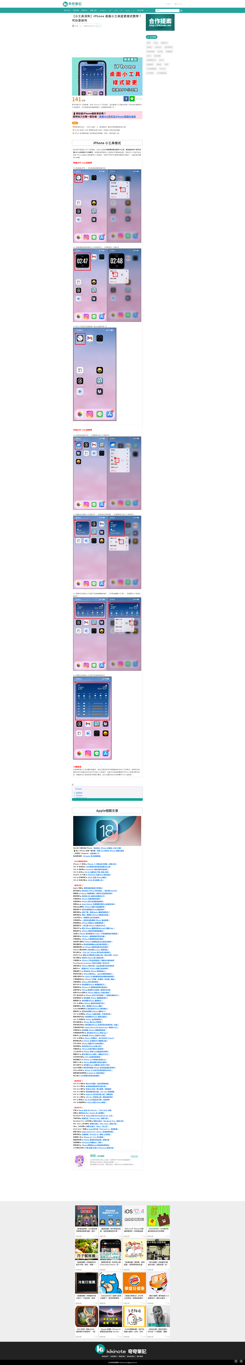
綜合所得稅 (168, 47)
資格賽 (159, 64)
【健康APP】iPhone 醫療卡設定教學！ (94, 968)
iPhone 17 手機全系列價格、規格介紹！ (102, 864)
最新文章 (67, 10)
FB (121, 10)
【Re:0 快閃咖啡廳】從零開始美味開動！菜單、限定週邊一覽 (96, 133)
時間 (148, 43)
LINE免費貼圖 (151, 68)
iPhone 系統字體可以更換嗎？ (93, 1049)
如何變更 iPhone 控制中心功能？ (94, 1035)
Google (127, 10)
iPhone (161, 60)
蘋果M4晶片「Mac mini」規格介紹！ (104, 1123)
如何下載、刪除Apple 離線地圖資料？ (96, 912)
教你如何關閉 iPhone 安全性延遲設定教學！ (99, 1067)
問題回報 (122, 1356)
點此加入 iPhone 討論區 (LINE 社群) (107, 848)
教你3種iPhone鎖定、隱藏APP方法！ (96, 1054)
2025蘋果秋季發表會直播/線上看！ (99, 866)
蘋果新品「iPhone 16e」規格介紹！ (95, 1118)
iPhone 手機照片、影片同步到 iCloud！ (99, 1038)
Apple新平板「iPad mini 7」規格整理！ (104, 1129)
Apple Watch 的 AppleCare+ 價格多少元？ (102, 1027)
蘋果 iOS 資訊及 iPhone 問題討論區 (110, 850)
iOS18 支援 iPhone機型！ (97, 1102)
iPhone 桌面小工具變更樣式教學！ (96, 1051)
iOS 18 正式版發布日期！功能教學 (97, 1099)
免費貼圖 (169, 51)
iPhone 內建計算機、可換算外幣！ (99, 1014)
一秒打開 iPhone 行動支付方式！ (94, 925)
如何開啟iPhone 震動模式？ (92, 1000)
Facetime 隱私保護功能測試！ (97, 869)
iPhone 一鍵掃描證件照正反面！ (94, 936)
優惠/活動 (93, 10)
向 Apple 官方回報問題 (91, 856)
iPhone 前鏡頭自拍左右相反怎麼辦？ (99, 941)
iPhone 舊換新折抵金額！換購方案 (96, 1140)
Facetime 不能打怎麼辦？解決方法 (96, 963)
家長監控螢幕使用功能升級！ (96, 1086)
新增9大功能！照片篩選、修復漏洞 (98, 1089)
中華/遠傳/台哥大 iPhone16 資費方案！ (100, 1148)
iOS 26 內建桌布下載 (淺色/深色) (96, 872)
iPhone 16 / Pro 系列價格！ (94, 1137)
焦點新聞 (76, 10)
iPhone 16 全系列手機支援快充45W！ (99, 1070)
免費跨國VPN (151, 60)
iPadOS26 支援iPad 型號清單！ (100, 875)
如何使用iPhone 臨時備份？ (97, 1008)
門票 (166, 64)
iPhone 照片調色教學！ (91, 982)
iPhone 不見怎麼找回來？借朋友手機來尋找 (98, 960)
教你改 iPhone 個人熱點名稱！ (93, 957)
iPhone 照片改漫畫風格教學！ (93, 901)
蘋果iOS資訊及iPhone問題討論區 (117, 116)
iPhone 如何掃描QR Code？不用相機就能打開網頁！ (99, 933)
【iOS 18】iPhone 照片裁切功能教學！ (96, 952)
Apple (155, 43)
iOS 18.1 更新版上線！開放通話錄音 (99, 1097)
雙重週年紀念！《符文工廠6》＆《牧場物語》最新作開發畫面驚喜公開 (100, 127)
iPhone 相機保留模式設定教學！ (97, 947)
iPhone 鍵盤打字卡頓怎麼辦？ (93, 1043)
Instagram (103, 10)
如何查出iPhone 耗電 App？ (97, 1033)
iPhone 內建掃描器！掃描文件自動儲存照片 (96, 893)
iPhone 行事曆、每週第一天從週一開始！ (100, 979)
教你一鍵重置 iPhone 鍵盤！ (92, 1006)
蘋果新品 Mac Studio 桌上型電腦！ (92, 1113)
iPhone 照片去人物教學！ (93, 1022)
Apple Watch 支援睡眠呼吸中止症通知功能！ (99, 904)
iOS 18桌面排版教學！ (93, 1057)
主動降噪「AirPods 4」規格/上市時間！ (97, 1134)
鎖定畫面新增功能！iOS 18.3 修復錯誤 (100, 1091)
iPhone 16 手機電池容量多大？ (95, 1059)
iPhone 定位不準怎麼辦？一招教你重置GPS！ (103, 995)
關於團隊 (140, 1356)
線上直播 (157, 56)
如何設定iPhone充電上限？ (92, 1046)
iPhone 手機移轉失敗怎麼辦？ (93, 939)
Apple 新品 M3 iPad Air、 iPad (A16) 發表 (95, 1110)
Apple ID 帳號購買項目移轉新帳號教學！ (100, 976)
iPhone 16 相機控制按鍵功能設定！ (95, 987)
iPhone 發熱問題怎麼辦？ (91, 899)
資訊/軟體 (140, 10)
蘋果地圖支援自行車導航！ (93, 888)
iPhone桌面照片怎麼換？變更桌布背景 (96, 990)
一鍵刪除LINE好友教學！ (91, 917)
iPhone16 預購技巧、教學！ (92, 1142)
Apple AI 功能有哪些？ (97, 1073)
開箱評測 (84, 10)
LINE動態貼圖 (161, 73)
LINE (116, 10)
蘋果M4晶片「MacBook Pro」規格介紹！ (109, 1121)
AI (133, 10)
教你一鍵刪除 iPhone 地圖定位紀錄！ (96, 915)
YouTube (162, 68)
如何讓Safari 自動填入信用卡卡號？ (97, 1065)
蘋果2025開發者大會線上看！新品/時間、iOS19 (100, 955)
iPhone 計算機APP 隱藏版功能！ (96, 1041)
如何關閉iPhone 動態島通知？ (96, 1016)
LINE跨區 (150, 73)
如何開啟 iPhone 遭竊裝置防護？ (94, 1030)
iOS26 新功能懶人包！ (96, 880)
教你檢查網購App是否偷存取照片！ (96, 944)
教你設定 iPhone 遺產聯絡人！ (95, 971)
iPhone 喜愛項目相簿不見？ (94, 1003)
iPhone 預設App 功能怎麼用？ (99, 992)
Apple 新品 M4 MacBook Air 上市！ (100, 1115)
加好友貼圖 (150, 51)
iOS (110, 10)
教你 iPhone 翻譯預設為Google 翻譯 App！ (98, 928)
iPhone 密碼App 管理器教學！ (93, 923)
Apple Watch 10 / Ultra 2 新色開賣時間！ (98, 1131)
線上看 (160, 51)
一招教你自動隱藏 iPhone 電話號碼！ (96, 920)
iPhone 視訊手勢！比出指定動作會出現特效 (98, 966)
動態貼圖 (150, 64)
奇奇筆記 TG (94, 853)
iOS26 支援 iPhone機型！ (97, 877)
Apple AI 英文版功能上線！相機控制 (99, 1094)
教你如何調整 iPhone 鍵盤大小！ (94, 1011)
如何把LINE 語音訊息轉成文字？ (94, 896)
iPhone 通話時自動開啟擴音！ (93, 931)
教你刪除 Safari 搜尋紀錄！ (98, 949)
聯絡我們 (105, 1356)
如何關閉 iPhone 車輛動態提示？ (96, 998)
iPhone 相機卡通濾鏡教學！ (95, 907)
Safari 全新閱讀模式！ (94, 1019)
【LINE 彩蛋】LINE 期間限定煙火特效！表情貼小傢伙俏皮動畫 (97, 130)
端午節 (149, 47)
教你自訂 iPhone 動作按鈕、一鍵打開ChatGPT (99, 890)
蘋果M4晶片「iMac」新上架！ (97, 1126)
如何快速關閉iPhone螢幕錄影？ (94, 909)
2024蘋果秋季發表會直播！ (90, 1075)
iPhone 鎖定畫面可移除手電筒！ (96, 1062)
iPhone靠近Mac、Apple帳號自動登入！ (99, 974)
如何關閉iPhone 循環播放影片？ (94, 984)
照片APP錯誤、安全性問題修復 (97, 1083)
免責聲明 (113, 1356)
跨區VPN (164, 43)
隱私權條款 (131, 1356)
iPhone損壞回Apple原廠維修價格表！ (96, 1145)
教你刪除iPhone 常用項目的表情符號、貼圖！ (102, 1024)
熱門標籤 (153, 37)
